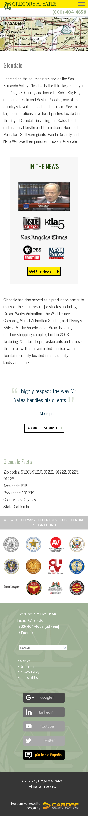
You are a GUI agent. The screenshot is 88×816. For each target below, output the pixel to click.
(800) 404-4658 (69, 12)
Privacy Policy (29, 672)
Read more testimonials (42, 428)
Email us (27, 633)
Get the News (40, 271)
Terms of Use (30, 677)
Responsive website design (25, 805)
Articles (25, 661)
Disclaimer (27, 666)
